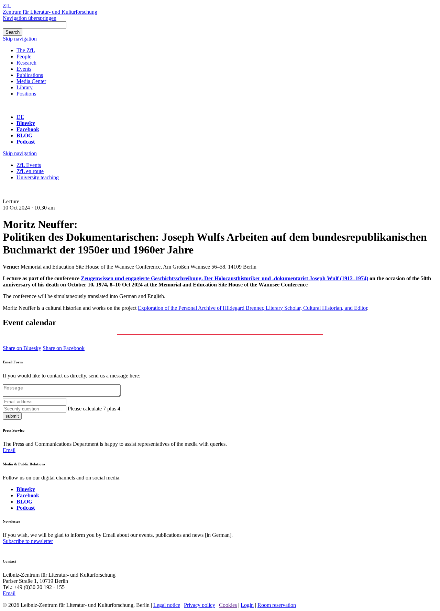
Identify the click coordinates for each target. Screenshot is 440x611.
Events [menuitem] (23, 69)
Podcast (25, 142)
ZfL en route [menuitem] (30, 171)
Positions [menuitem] (26, 94)
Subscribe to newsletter (28, 541)
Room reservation (276, 605)
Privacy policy (199, 605)
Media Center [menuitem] (31, 81)
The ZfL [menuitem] (25, 50)
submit (12, 416)
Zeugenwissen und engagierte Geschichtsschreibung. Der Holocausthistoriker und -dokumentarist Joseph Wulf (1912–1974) (224, 278)
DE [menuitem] (20, 117)
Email (9, 450)
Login (247, 605)
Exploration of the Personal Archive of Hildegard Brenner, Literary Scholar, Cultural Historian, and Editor (252, 308)
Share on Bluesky (22, 348)
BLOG (24, 135)
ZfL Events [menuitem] (28, 165)
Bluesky (25, 123)
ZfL (7, 6)
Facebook (27, 129)
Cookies (228, 605)
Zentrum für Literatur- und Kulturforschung (50, 12)
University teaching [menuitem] (37, 177)
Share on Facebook (64, 348)
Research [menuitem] (26, 63)
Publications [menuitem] (29, 75)
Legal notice (166, 605)
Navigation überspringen (29, 18)
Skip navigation (20, 39)
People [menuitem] (23, 56)
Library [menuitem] (24, 87)
